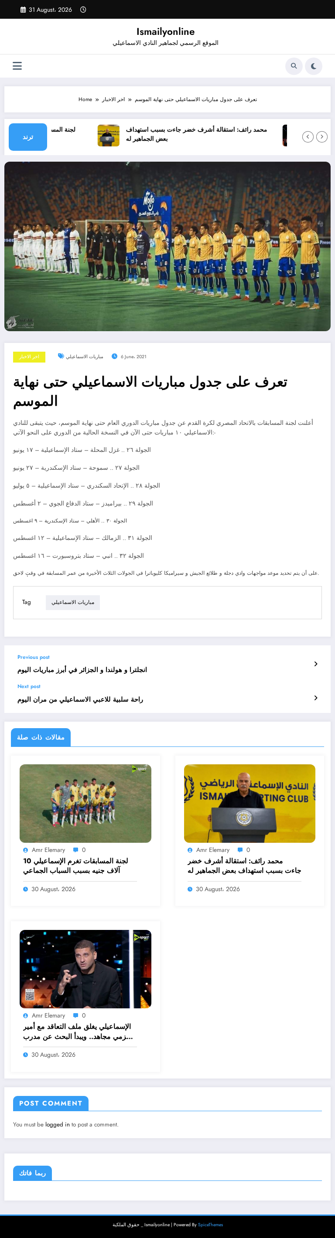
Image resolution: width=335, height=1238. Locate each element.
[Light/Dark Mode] (313, 66)
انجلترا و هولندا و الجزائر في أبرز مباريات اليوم (82, 670)
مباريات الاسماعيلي (84, 356)
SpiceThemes (210, 1224)
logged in (57, 1124)
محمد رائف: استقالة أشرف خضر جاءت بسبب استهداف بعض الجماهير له (186, 134)
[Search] (294, 66)
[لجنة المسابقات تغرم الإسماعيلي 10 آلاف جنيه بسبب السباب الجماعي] (85, 803)
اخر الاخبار (29, 356)
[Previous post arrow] (316, 664)
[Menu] (17, 66)
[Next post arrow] (316, 698)
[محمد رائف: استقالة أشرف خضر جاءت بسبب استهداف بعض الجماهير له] (250, 803)
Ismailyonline (166, 31)
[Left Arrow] (308, 137)
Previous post (33, 657)
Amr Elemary (48, 849)
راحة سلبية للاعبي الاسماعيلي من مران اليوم (80, 699)
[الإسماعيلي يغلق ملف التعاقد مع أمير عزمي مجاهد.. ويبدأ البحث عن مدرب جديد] (85, 969)
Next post (29, 686)
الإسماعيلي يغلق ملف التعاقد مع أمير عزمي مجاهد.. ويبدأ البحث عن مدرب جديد (77, 1031)
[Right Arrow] (322, 137)
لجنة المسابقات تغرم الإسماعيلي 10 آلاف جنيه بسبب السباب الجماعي (75, 865)
